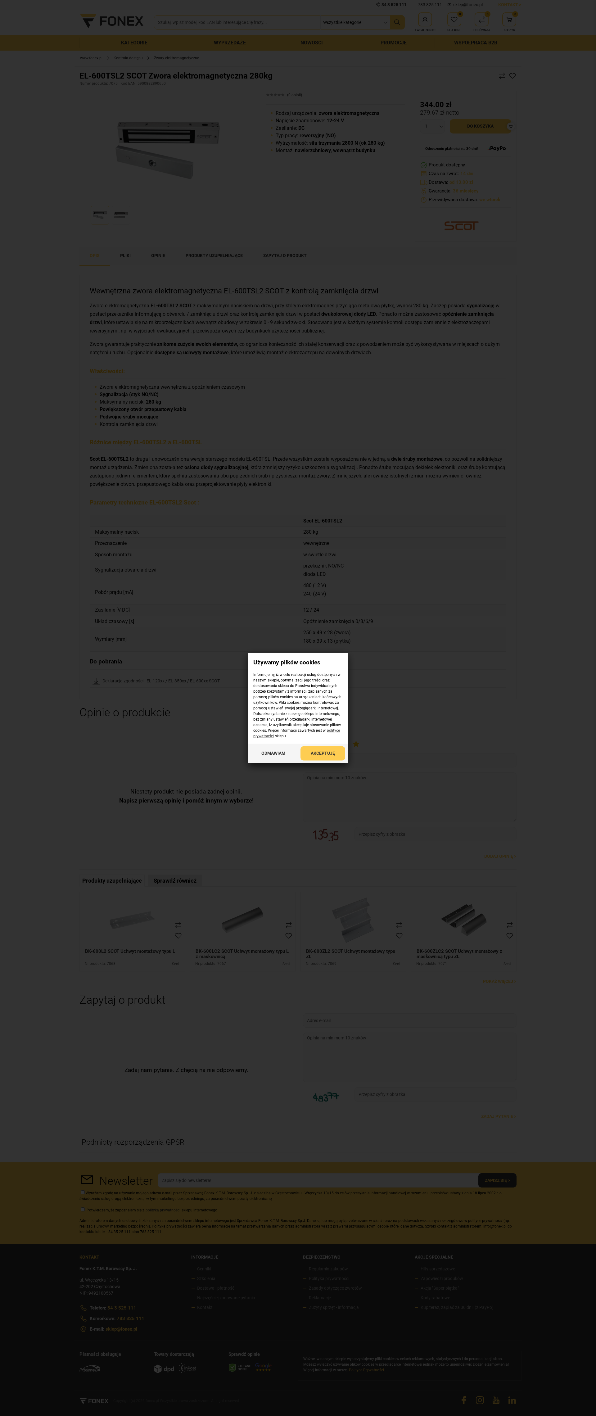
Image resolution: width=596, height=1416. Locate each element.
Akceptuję (323, 753)
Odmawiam (273, 753)
